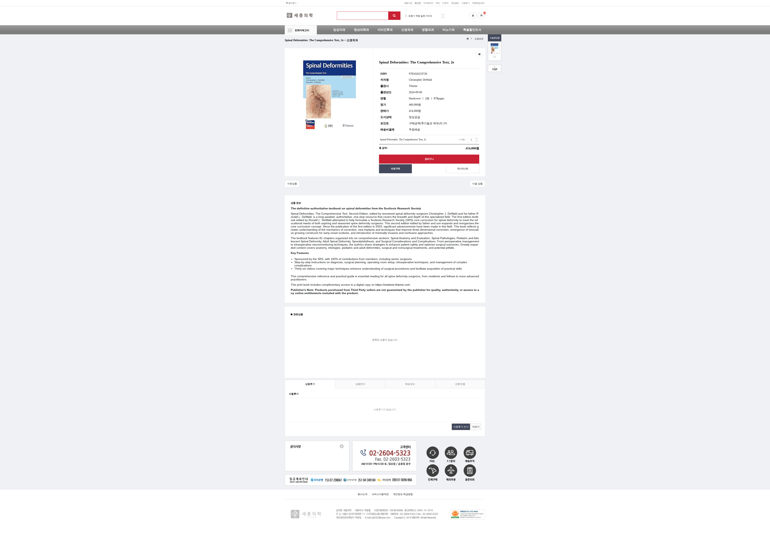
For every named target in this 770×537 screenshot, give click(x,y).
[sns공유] (479, 54)
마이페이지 (428, 3)
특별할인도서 (472, 29)
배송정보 (410, 384)
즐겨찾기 (292, 3)
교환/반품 (460, 384)
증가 (476, 138)
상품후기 (310, 384)
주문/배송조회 (478, 3)
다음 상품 (477, 183)
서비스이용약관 (380, 494)
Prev (443, 14)
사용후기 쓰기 (460, 426)
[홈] (468, 38)
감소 (476, 141)
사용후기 (465, 3)
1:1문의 (445, 3)
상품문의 (360, 384)
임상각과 (339, 29)
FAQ (437, 3)
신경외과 (407, 29)
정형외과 (428, 29)
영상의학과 (361, 29)
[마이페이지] (473, 15)
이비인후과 (385, 29)
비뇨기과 (449, 29)
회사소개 (362, 494)
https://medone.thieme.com (392, 284)
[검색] (394, 16)
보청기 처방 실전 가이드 (420, 16)
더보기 (475, 426)
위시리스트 (462, 168)
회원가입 (408, 3)
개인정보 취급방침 (403, 494)
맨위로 (494, 68)
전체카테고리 (302, 30)
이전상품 (292, 183)
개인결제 (455, 3)
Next (443, 17)
